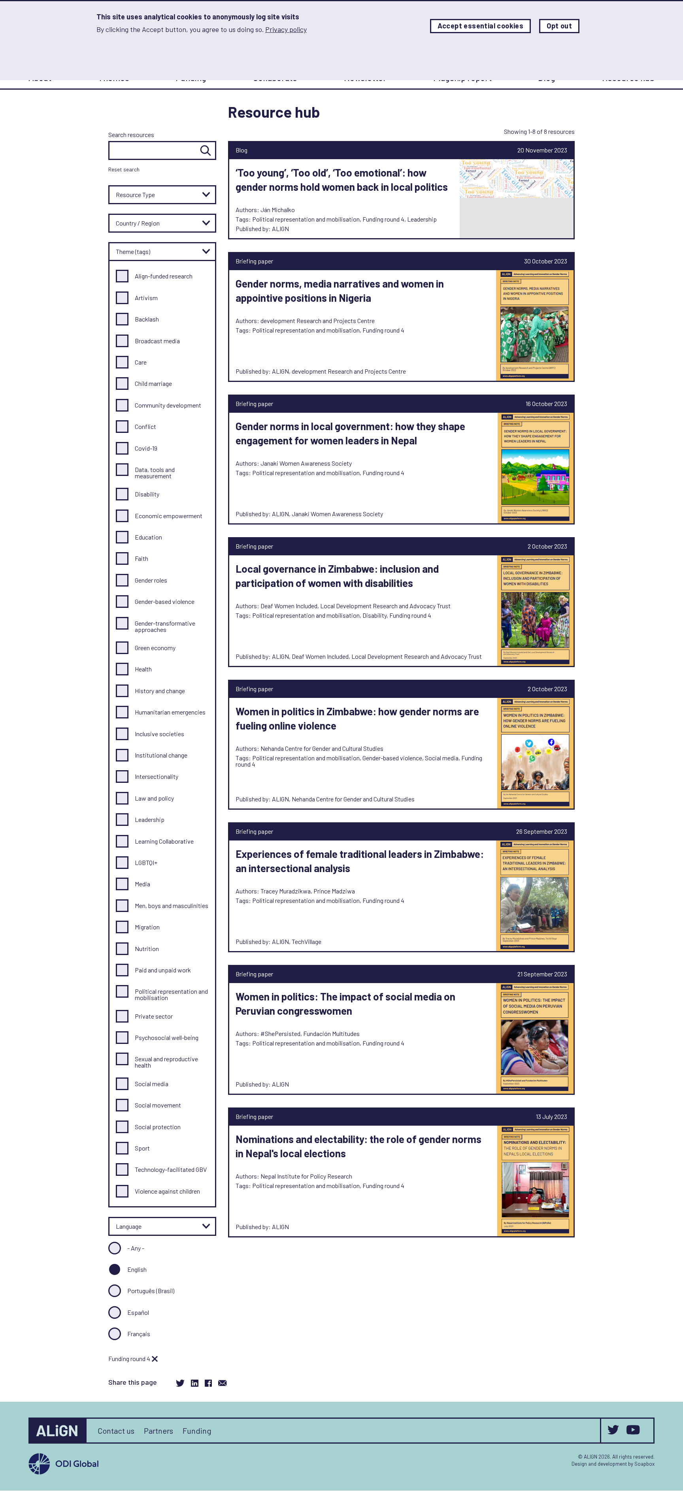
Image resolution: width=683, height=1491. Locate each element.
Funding (197, 1430)
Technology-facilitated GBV (171, 1169)
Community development (168, 405)
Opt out (559, 26)
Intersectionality (156, 776)
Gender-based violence (164, 601)
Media (142, 883)
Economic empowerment (168, 515)
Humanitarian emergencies (170, 712)
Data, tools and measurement (155, 472)
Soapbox (644, 1464)
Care (141, 362)
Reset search (124, 169)
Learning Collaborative (164, 841)
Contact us (116, 1430)
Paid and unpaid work (163, 970)
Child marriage (153, 383)
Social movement (158, 1105)
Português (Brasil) (150, 1290)
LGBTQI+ (146, 862)
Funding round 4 (129, 1358)
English (137, 1269)
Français (138, 1333)
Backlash (147, 319)
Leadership (149, 819)
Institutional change (161, 755)
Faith (141, 558)
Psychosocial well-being (166, 1037)
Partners (158, 1430)
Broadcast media (157, 340)
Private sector (154, 1016)
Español (138, 1312)
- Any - (135, 1248)
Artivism (146, 297)
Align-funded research (163, 276)
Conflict (145, 426)
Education (148, 537)
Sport (142, 1148)
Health (143, 669)
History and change (160, 690)
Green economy (155, 647)
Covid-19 (146, 448)
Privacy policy (286, 29)
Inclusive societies (159, 733)
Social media (151, 1083)
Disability (147, 494)
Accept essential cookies (481, 26)
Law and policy (154, 798)
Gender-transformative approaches (165, 626)
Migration (147, 927)
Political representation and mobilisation (171, 994)
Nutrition (147, 948)
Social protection (158, 1126)
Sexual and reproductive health (166, 1062)
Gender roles (151, 580)
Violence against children (167, 1191)
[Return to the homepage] (58, 1430)
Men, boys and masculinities (171, 905)
